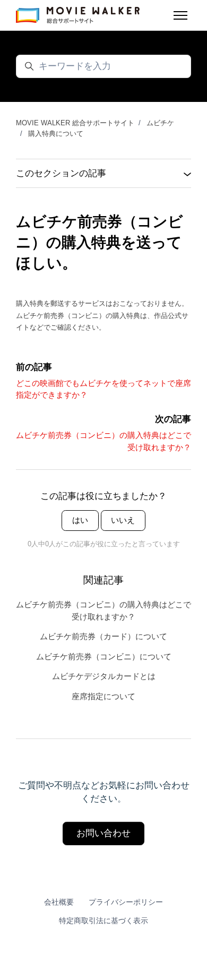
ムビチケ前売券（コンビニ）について (103, 656)
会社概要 (59, 902)
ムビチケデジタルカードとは (104, 676)
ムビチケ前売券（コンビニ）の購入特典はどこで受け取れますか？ (103, 610)
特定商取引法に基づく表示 (103, 920)
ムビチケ (160, 123)
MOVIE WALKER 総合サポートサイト (75, 123)
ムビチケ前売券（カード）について (103, 636)
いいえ (123, 520)
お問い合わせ (103, 833)
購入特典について (55, 133)
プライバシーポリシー (126, 902)
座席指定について (103, 696)
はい (80, 520)
